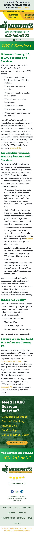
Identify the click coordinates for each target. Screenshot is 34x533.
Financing (22, 513)
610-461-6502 (23, 8)
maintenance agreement (11, 361)
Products (16, 507)
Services (7, 507)
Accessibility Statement (21, 530)
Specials (27, 507)
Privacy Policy (27, 528)
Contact (17, 523)
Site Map (8, 530)
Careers (11, 513)
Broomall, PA (15, 148)
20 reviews (19, 480)
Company (21, 518)
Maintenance (8, 518)
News (29, 518)
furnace (29, 239)
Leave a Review (17, 483)
